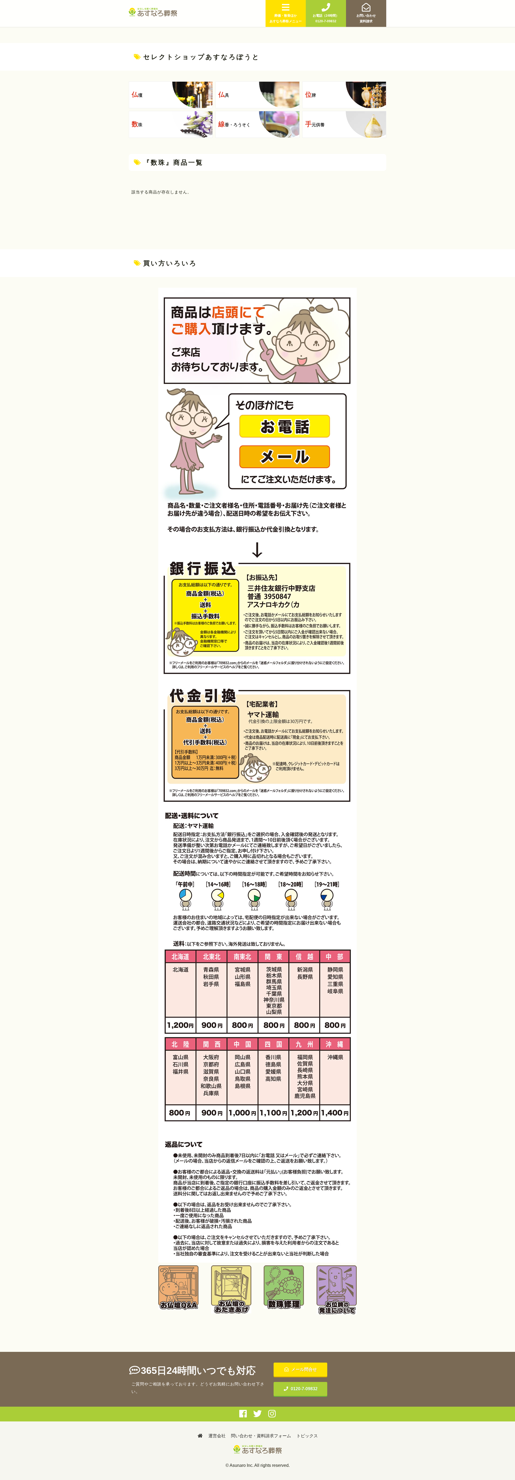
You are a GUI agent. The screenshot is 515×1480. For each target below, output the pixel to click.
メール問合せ (304, 1369)
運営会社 (217, 1436)
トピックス (307, 1436)
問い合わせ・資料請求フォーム (261, 1436)
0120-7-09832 (304, 1389)
